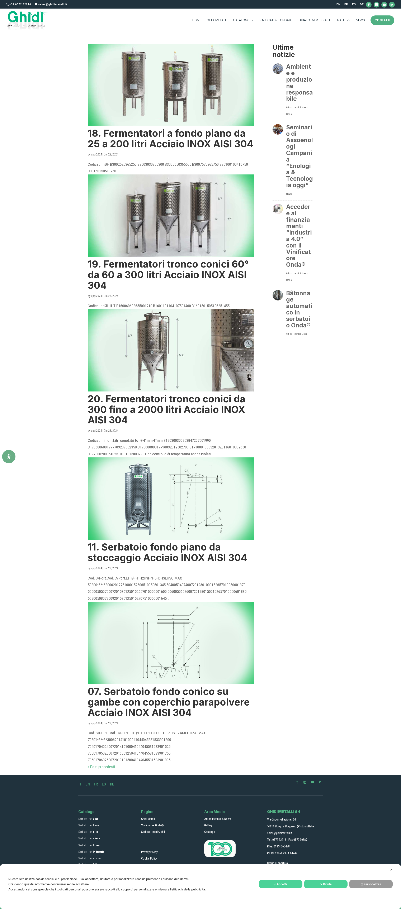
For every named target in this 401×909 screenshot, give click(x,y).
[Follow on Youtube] (312, 782)
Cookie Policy (149, 858)
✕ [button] (391, 869)
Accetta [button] (282, 884)
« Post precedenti (101, 766)
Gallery (208, 825)
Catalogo (209, 831)
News (305, 107)
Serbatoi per (88, 819)
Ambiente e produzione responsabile (299, 82)
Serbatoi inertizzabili (153, 831)
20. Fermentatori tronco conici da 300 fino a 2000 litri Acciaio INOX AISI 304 (166, 409)
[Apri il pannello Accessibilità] (8, 456)
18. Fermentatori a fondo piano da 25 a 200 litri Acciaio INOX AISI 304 (170, 138)
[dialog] (200, 886)
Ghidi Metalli (148, 819)
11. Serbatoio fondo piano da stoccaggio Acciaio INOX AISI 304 (167, 552)
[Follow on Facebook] (297, 782)
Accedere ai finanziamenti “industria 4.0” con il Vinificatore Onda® (299, 235)
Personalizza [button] (372, 884)
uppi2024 (96, 154)
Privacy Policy (149, 852)
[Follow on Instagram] (305, 782)
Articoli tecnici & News (217, 819)
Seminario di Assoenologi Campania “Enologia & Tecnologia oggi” (299, 156)
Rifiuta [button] (327, 884)
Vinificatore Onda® (152, 825)
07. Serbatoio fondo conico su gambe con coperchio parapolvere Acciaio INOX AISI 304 (169, 702)
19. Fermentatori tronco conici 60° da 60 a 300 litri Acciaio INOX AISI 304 (168, 274)
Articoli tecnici (293, 107)
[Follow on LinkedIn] (320, 782)
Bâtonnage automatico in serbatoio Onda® (299, 309)
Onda (289, 114)
